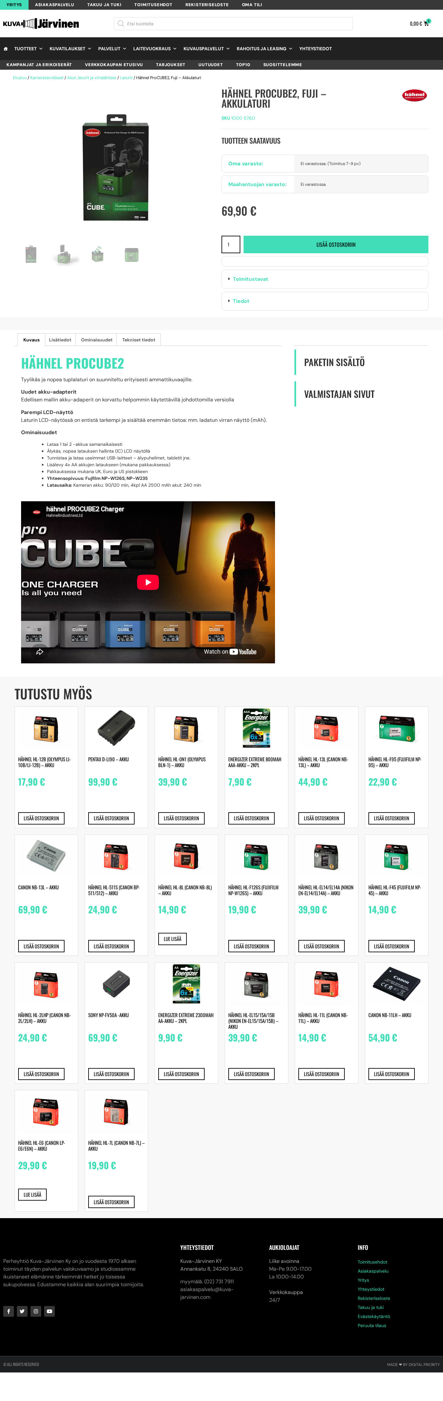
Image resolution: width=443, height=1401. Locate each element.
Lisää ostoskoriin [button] (41, 818)
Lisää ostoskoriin (336, 244)
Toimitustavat (250, 279)
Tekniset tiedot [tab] (138, 340)
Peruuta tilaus (372, 1325)
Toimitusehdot (153, 4)
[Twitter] (22, 1311)
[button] (325, 279)
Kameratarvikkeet (47, 77)
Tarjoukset (171, 64)
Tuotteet (25, 49)
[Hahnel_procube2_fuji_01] (115, 166)
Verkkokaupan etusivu (114, 64)
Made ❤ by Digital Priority (413, 1364)
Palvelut (109, 49)
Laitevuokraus (152, 49)
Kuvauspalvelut (204, 49)
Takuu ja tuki (104, 4)
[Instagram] (35, 1311)
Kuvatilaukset (67, 49)
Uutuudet (210, 64)
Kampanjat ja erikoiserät (39, 64)
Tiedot (241, 301)
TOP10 (243, 64)
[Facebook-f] (8, 1311)
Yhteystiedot (315, 49)
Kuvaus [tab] (31, 340)
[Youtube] (49, 1311)
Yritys (14, 4)
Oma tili (252, 4)
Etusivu (20, 77)
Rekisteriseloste (207, 4)
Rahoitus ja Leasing (261, 49)
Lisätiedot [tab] (60, 340)
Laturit (126, 77)
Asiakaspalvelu (54, 4)
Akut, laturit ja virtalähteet (91, 77)
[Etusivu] (5, 48)
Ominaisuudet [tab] (97, 340)
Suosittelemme (282, 64)
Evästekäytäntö (374, 1316)
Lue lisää (172, 938)
